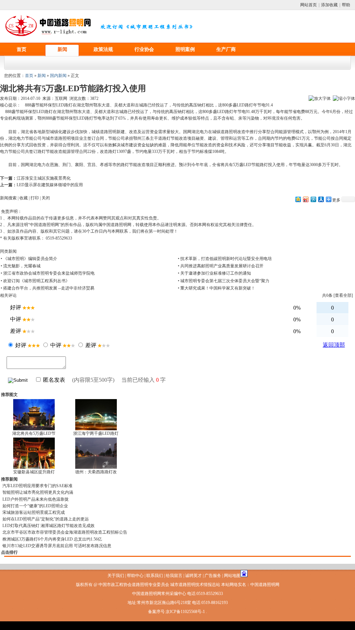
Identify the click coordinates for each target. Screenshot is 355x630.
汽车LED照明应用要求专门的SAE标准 (37, 485)
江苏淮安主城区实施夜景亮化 (44, 178)
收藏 (23, 198)
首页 (21, 49)
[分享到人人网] (320, 199)
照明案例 (185, 49)
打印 (35, 198)
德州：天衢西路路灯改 (96, 471)
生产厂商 (226, 49)
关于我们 (115, 575)
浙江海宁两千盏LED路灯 (96, 433)
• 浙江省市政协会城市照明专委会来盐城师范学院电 (48, 273)
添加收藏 (329, 4)
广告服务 (213, 575)
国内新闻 (58, 75)
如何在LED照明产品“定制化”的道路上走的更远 (45, 519)
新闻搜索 (8, 198)
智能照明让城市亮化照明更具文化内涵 (37, 492)
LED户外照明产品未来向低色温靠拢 (35, 499)
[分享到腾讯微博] (313, 199)
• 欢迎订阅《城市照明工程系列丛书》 (35, 280)
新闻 (62, 49)
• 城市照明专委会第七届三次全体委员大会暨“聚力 (223, 280)
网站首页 (308, 4)
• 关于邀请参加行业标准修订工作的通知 (214, 273)
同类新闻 (8, 251)
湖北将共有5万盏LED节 (33, 433)
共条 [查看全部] (337, 295)
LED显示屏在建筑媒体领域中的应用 (50, 184)
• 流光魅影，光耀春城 (21, 266)
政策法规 (103, 49)
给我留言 (174, 575)
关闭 (46, 198)
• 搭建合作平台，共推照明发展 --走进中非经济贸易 (47, 288)
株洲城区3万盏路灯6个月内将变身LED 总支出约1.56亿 (52, 539)
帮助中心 (135, 575)
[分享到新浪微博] (305, 199)
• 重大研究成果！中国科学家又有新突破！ (216, 288)
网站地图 (232, 575)
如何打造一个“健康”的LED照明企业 (35, 505)
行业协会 (144, 49)
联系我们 (154, 575)
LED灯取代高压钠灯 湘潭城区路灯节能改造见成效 (48, 525)
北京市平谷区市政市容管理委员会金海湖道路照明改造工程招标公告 (64, 532)
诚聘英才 (193, 575)
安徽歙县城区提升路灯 (34, 471)
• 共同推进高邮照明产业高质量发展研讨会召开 (220, 266)
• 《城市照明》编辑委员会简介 (29, 258)
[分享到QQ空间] (298, 199)
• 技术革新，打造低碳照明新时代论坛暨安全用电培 (225, 258)
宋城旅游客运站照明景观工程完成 (33, 512)
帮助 (346, 4)
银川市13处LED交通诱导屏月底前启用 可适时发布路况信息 (56, 545)
